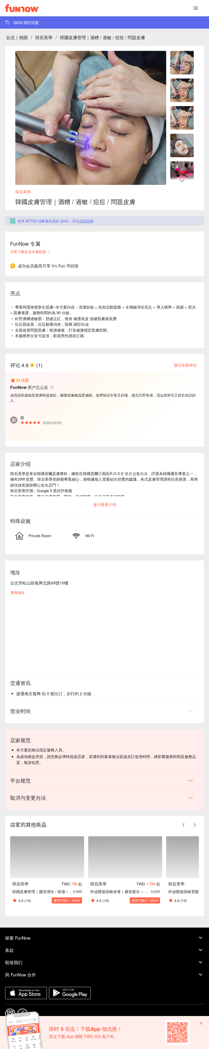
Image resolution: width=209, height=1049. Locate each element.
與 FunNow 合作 (20, 974)
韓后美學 (44, 37)
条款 (9, 950)
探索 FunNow (17, 937)
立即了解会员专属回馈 (28, 251)
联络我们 (13, 962)
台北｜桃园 (17, 37)
